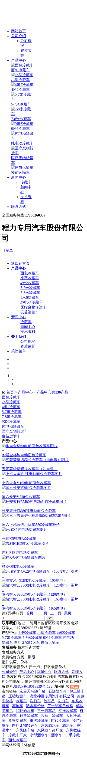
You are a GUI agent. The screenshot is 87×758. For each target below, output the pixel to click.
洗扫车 (35, 701)
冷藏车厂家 (17, 735)
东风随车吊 (25, 730)
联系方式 (18, 207)
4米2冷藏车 (20, 90)
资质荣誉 (27, 346)
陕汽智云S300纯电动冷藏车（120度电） (34, 594)
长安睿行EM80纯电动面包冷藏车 (29, 511)
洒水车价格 (35, 706)
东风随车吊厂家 (50, 730)
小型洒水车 (39, 735)
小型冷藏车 (20, 80)
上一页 (55, 613)
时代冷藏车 (60, 720)
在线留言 (11, 753)
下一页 (41, 613)
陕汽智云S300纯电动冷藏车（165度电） (34, 608)
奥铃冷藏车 (17, 720)
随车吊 (49, 701)
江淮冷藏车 (67, 711)
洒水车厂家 (71, 725)
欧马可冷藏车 (52, 716)
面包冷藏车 (20, 70)
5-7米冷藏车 (21, 104)
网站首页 (18, 31)
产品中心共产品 (52, 392)
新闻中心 (18, 177)
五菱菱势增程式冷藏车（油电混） (30, 469)
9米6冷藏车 (20, 129)
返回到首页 (20, 263)
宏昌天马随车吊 (32, 691)
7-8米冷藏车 (21, 119)
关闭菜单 (18, 351)
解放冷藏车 (28, 716)
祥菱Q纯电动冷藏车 (18, 566)
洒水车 (7, 730)
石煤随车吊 (57, 691)
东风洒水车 (50, 725)
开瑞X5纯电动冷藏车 (19, 539)
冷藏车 (26, 182)
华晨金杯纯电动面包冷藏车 (24, 455)
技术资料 (27, 332)
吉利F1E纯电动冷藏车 (20, 553)
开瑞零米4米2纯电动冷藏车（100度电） (34, 580)
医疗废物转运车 (33, 307)
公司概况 (27, 341)
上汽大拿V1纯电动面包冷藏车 (26, 483)
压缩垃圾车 (17, 696)
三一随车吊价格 (60, 706)
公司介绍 (18, 36)
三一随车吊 (46, 711)
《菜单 (7, 251)
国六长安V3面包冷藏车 (21, 497)
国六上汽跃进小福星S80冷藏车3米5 (31, 525)
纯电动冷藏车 (22, 143)
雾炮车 (17, 706)
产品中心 (18, 60)
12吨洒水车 (25, 711)
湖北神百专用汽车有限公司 (52, 696)
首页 (10, 392)
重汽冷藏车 (39, 720)
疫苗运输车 (20, 172)
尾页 (67, 613)
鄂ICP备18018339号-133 (33, 686)
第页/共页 (12, 613)
